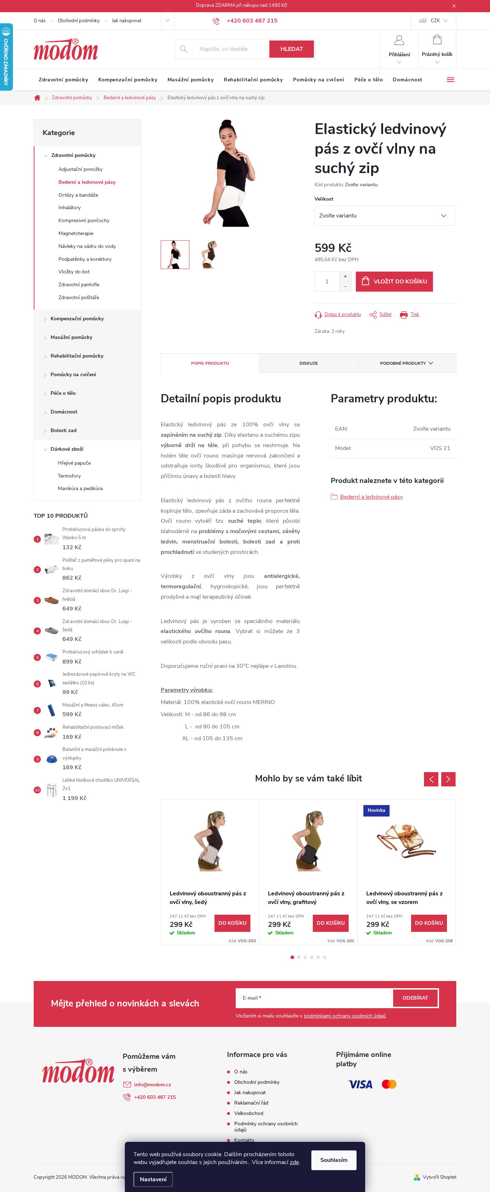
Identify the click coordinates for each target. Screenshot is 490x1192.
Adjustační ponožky (80, 169)
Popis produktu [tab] (210, 363)
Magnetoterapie (75, 233)
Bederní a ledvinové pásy (87, 182)
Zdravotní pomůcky (73, 155)
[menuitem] (63, 80)
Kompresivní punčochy (83, 220)
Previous (431, 779)
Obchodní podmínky (79, 21)
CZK (435, 21)
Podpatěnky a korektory (85, 259)
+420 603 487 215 (155, 1097)
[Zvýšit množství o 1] (345, 277)
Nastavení (153, 1179)
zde (294, 1162)
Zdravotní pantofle (78, 284)
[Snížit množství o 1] (345, 286)
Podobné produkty (403, 363)
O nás (40, 21)
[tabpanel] (210, 872)
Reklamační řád (251, 1103)
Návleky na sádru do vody (87, 246)
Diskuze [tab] (309, 363)
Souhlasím (334, 1160)
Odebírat (415, 998)
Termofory (69, 476)
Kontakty (244, 1140)
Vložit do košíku (400, 282)
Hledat (292, 49)
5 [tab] (318, 957)
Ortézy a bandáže (78, 195)
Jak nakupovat (126, 21)
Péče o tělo (63, 393)
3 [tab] (305, 957)
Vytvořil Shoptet (439, 1177)
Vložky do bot (74, 271)
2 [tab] (299, 957)
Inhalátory (69, 207)
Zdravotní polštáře (78, 297)
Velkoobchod (248, 1113)
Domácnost (64, 411)
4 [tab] (312, 957)
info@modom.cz (152, 1084)
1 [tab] (292, 957)
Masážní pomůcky (71, 337)
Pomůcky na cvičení (73, 374)
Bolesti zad (63, 430)
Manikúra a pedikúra (80, 488)
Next (448, 779)
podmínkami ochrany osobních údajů (345, 1016)
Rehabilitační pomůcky (77, 356)
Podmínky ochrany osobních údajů (266, 1126)
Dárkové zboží (67, 449)
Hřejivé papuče (74, 463)
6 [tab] (324, 957)
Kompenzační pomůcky (77, 318)
